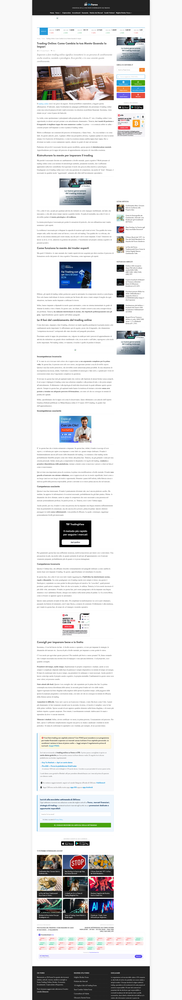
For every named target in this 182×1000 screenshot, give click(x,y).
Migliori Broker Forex (81, 977)
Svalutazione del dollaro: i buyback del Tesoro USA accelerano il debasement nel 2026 (135, 308)
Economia (85, 13)
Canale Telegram (123, 84)
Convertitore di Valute (138, 90)
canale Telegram (42, 991)
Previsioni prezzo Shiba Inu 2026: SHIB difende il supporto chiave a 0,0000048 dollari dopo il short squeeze (135, 295)
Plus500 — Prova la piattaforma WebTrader (59, 766)
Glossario (138, 96)
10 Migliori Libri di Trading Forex (85, 985)
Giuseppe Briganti (45, 50)
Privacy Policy (59, 820)
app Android (88, 787)
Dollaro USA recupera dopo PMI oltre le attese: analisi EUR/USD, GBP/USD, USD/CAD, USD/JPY (134, 270)
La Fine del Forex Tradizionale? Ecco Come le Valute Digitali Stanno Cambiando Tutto (135, 250)
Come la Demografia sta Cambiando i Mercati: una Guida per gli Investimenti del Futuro (135, 218)
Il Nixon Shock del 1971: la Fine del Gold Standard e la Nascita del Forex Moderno (135, 239)
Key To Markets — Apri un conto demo (57, 762)
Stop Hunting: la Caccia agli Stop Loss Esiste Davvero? (135, 228)
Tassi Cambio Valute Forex (83, 989)
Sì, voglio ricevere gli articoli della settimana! (75, 825)
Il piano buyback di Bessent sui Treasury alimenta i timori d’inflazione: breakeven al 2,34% (135, 283)
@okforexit (100, 783)
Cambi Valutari (109, 13)
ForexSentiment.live (94, 952)
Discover (138, 956)
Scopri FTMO (54, 746)
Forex (57, 13)
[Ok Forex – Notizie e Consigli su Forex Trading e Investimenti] (91, 4)
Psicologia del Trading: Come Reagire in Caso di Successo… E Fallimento (55, 929)
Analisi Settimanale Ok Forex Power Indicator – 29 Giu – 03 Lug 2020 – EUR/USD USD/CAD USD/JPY (97, 929)
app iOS (73, 787)
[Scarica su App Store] (67, 843)
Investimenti (76, 13)
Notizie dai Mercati (96, 13)
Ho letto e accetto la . (52, 820)
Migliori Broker (123, 13)
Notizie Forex (138, 84)
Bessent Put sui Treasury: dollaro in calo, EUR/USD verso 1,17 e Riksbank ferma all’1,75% (135, 320)
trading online (43, 103)
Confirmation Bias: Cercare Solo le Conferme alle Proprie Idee (135, 207)
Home (52, 13)
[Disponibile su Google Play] (82, 843)
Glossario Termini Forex (82, 998)
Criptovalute (66, 13)
